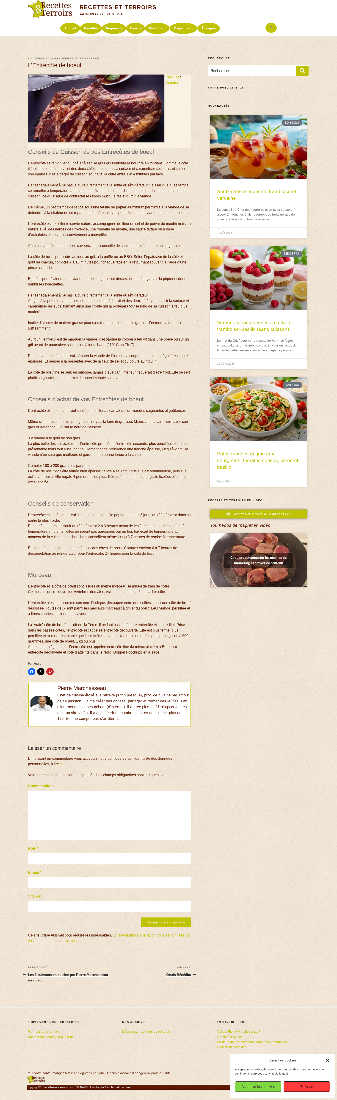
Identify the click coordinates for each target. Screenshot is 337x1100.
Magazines (182, 28)
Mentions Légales (230, 1037)
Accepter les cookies (258, 1087)
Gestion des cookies (231, 1047)
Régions (112, 28)
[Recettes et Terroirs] (36, 1082)
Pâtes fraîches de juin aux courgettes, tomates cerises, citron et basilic (257, 460)
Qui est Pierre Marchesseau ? (238, 1031)
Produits (155, 28)
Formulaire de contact (44, 1031)
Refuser (306, 1087)
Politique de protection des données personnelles (252, 1042)
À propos (209, 28)
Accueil (70, 28)
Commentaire (41, 786)
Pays (134, 28)
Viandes (172, 83)
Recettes (91, 28)
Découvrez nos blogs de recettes (146, 1031)
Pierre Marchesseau (81, 58)
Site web (35, 896)
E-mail (34, 872)
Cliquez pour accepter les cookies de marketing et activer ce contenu (258, 560)
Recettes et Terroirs (118, 7)
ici (62, 764)
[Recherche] (302, 70)
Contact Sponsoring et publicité (50, 1037)
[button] (327, 1060)
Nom (33, 848)
